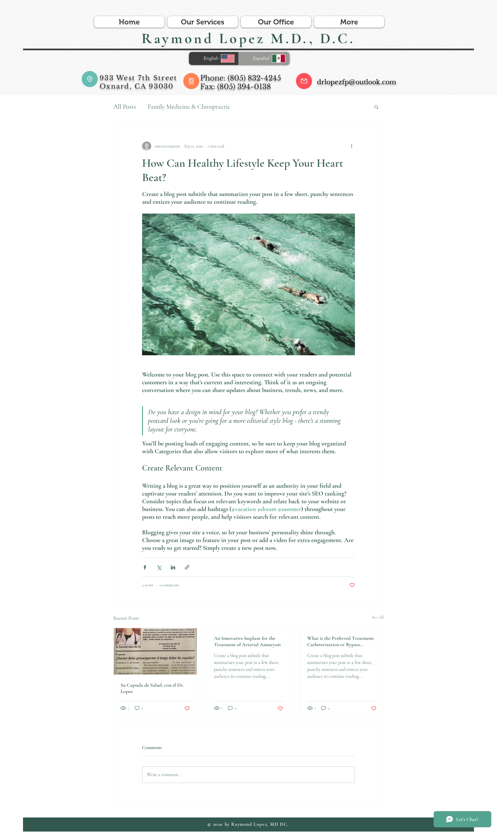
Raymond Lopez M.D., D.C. (248, 38)
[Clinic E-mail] (304, 81)
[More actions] (351, 146)
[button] (376, 106)
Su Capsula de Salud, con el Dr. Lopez (152, 688)
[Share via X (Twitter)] (159, 567)
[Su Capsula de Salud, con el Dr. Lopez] (155, 651)
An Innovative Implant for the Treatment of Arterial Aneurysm (247, 641)
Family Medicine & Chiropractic (189, 107)
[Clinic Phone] (191, 81)
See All (378, 617)
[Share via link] (187, 567)
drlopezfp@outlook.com (356, 82)
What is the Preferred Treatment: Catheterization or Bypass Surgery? (340, 641)
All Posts (124, 107)
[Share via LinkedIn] (173, 567)
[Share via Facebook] (145, 567)
